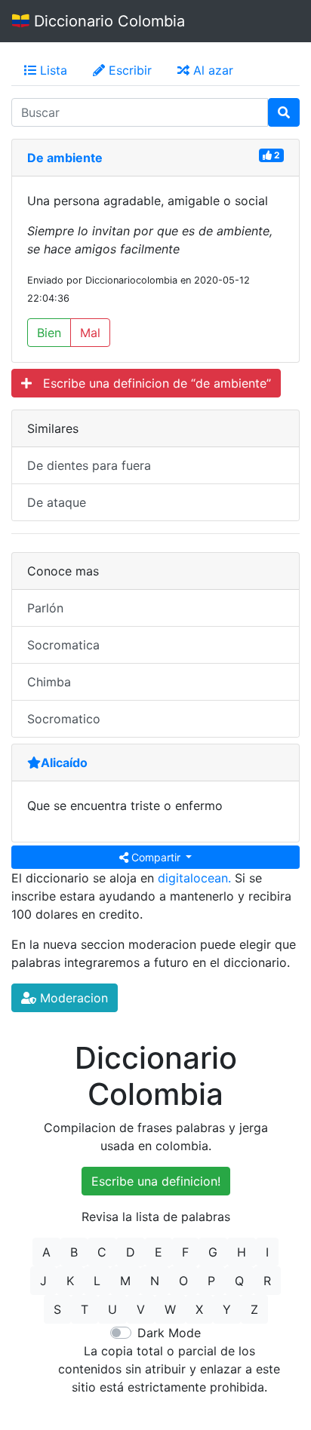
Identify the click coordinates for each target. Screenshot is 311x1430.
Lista (51, 70)
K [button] (70, 1280)
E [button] (158, 1252)
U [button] (112, 1309)
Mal (90, 332)
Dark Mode (169, 1332)
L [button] (97, 1280)
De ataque (56, 502)
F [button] (185, 1252)
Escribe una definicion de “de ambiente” (151, 383)
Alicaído (64, 762)
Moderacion (72, 997)
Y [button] (227, 1309)
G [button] (212, 1252)
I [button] (267, 1252)
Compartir (155, 857)
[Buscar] (284, 112)
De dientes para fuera (89, 465)
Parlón (45, 607)
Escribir (128, 70)
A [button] (46, 1252)
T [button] (84, 1309)
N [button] (154, 1280)
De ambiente (65, 157)
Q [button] (239, 1280)
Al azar (211, 70)
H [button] (241, 1252)
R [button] (267, 1280)
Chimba (49, 681)
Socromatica (63, 644)
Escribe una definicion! (155, 1181)
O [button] (183, 1280)
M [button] (125, 1280)
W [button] (170, 1309)
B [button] (74, 1252)
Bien (49, 332)
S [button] (57, 1309)
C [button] (101, 1252)
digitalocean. (194, 877)
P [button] (211, 1280)
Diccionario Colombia (107, 21)
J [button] (43, 1280)
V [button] (141, 1309)
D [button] (130, 1252)
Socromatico (63, 718)
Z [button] (254, 1309)
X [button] (199, 1309)
